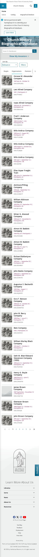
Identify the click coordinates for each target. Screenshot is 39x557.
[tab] (6, 71)
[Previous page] (9, 429)
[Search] (34, 51)
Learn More (10, 33)
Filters (23, 65)
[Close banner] (35, 20)
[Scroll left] (35, 71)
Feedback (37, 470)
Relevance (6, 65)
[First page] (5, 429)
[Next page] (30, 429)
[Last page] (34, 429)
